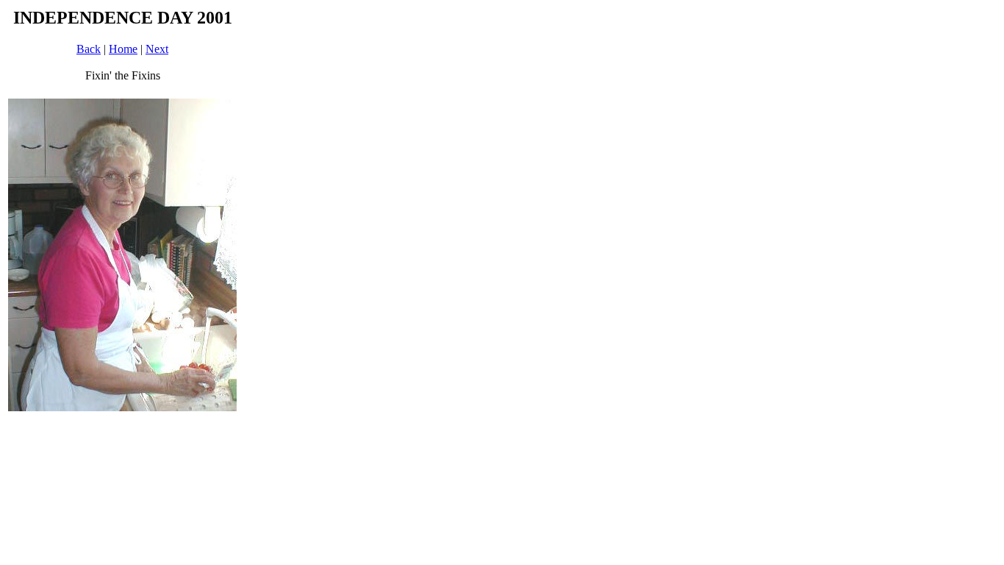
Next (157, 49)
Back (88, 49)
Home (123, 49)
